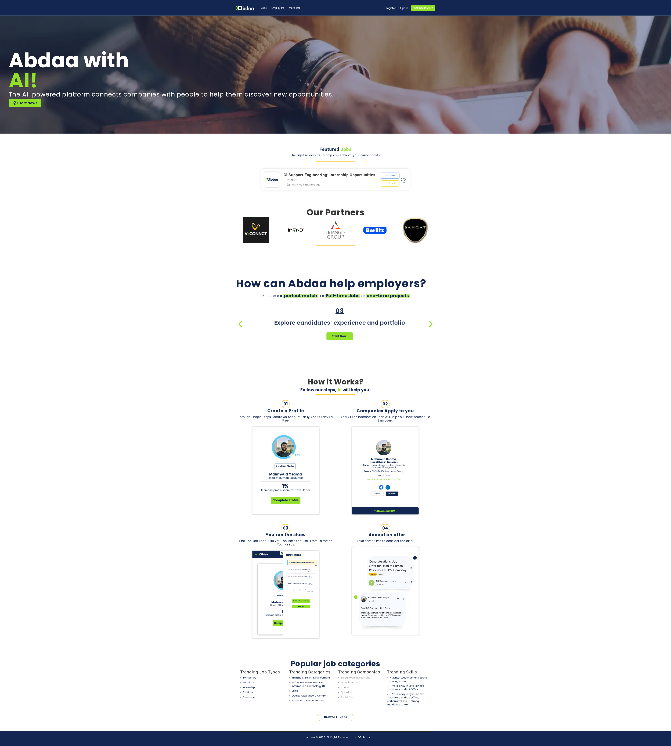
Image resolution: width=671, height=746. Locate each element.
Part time (248, 682)
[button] (240, 324)
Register (391, 8)
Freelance (249, 697)
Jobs (264, 8)
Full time (390, 175)
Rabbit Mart (348, 697)
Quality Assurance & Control (309, 695)
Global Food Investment (355, 677)
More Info (295, 8)
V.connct (346, 687)
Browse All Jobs (335, 717)
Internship (390, 183)
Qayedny (346, 692)
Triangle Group (350, 682)
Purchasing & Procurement (308, 700)
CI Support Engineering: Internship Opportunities (330, 175)
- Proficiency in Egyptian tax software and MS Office (406, 687)
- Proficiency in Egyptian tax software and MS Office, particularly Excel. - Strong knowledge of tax (405, 699)
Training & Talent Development (311, 677)
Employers (278, 8)
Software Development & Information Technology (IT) (309, 684)
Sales (295, 691)
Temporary (249, 677)
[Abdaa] (247, 8)
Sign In (404, 8)
